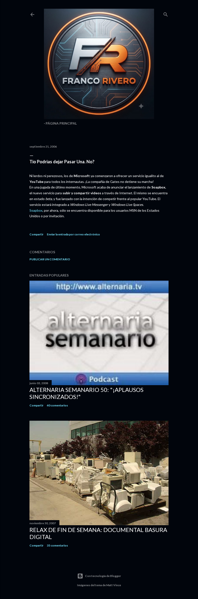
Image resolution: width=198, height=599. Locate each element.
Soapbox (35, 210)
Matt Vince (113, 585)
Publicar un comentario (49, 259)
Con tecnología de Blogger (103, 576)
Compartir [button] (36, 234)
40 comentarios (57, 405)
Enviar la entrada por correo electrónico (73, 234)
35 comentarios (57, 545)
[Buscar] (166, 13)
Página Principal (61, 123)
